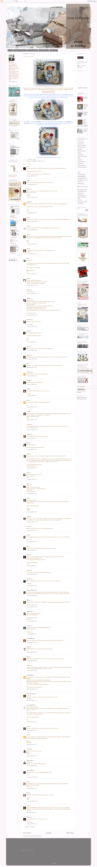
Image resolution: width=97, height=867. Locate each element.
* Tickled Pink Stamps (82, 167)
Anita (28, 442)
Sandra (28, 189)
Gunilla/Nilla (30, 675)
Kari (27, 400)
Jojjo (28, 278)
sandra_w (29, 331)
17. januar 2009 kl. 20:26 (32, 607)
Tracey (28, 180)
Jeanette (28, 355)
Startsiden (48, 833)
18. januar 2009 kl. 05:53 (32, 660)
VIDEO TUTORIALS (20, 50)
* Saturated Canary (81, 161)
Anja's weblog (30, 770)
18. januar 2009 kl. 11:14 (32, 700)
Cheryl (28, 656)
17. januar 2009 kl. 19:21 (32, 585)
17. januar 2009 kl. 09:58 (32, 359)
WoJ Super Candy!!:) (86, 97)
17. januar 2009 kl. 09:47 (32, 342)
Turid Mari (29, 611)
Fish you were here (17, 222)
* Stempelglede (80, 163)
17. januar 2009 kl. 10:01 (32, 367)
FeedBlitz (79, 392)
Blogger (54, 863)
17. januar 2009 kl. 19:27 (32, 595)
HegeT (28, 554)
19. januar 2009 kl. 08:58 (32, 777)
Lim (27, 234)
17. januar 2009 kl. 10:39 (32, 429)
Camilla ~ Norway (14, 132)
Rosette (28, 516)
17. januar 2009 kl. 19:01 (32, 574)
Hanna (28, 484)
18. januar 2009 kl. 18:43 (32, 765)
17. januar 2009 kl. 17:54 (32, 550)
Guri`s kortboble (13, 246)
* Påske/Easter (80, 193)
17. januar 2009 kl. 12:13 (32, 449)
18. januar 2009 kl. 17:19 (32, 755)
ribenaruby (29, 372)
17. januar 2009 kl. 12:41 (32, 493)
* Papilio (79, 152)
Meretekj (28, 380)
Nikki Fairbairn (30, 638)
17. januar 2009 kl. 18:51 (32, 565)
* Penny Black (80, 154)
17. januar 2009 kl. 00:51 (32, 184)
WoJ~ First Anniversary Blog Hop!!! (86, 106)
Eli (27, 166)
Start (10, 50)
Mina (28, 225)
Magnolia (29, 161)
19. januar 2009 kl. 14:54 (32, 801)
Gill (27, 781)
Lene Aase (29, 625)
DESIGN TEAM (43, 50)
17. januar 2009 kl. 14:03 (32, 512)
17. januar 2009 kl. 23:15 (32, 634)
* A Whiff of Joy (80, 141)
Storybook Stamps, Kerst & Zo (18, 233)
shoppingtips (69, 121)
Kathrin (12, 220)
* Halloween (80, 181)
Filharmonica (30, 760)
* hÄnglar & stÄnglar (81, 145)
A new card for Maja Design (86, 130)
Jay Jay (12, 239)
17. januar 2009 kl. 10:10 (32, 384)
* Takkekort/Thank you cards (82, 197)
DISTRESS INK (32, 50)
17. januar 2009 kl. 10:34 (32, 407)
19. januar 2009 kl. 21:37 (32, 812)
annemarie (29, 319)
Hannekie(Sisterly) (31, 693)
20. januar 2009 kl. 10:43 (32, 823)
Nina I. (28, 411)
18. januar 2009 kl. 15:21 (32, 744)
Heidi (28, 793)
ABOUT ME (54, 50)
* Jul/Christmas (80, 183)
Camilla (28, 298)
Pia (27, 363)
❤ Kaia (28, 600)
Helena (28, 647)
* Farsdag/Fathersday (81, 178)
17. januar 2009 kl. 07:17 (32, 273)
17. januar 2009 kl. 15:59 (32, 541)
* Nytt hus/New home (81, 191)
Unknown (29, 201)
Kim (27, 248)
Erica (28, 734)
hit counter (79, 67)
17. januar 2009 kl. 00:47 (32, 176)
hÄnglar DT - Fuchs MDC (14, 241)
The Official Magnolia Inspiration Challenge (15, 147)
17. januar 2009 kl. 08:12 (32, 293)
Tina (28, 217)
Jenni (28, 472)
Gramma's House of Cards (14, 206)
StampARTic (26, 123)
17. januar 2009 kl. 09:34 (32, 326)
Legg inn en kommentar (30, 826)
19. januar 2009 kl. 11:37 (32, 788)
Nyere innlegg (27, 833)
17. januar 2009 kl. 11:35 (32, 438)
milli (28, 498)
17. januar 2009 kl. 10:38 (32, 419)
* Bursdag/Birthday (81, 176)
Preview (79, 391)
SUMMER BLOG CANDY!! (86, 113)
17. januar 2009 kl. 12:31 (32, 479)
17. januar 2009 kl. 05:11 (32, 253)
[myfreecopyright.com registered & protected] (82, 399)
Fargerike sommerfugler (17, 248)
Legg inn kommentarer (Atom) (35, 836)
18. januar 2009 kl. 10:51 (32, 689)
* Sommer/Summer (81, 195)
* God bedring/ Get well (82, 180)
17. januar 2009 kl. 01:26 (32, 197)
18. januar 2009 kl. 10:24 (32, 670)
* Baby (78, 172)
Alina (28, 535)
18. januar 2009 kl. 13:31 (32, 730)
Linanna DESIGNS (31, 590)
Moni (28, 346)
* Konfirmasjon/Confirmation (82, 186)
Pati (27, 258)
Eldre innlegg (70, 833)
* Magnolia (79, 149)
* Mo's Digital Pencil (81, 151)
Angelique (29, 434)
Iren (27, 546)
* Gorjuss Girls (80, 143)
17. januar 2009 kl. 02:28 (32, 229)
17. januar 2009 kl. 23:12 (32, 621)
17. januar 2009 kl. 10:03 (32, 375)
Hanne (28, 454)
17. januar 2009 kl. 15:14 (32, 530)
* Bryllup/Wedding (81, 174)
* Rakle (78, 158)
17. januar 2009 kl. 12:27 (32, 468)
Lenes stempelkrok (31, 705)
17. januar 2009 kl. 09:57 (32, 350)
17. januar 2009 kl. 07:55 (32, 285)
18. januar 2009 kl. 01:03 (32, 642)
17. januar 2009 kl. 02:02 (32, 221)
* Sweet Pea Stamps (81, 165)
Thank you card (41, 161)
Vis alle (18, 255)
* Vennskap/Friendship (82, 201)
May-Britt (29, 749)
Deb (27, 726)
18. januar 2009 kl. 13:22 (32, 721)
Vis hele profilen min (13, 81)
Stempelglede (38, 121)
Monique (29, 579)
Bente (28, 805)
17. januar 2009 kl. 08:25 (32, 315)
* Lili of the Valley (81, 147)
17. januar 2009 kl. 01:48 (32, 212)
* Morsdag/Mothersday (82, 189)
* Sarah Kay (79, 160)
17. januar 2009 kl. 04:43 (32, 244)
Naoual (28, 389)
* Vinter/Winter (80, 203)
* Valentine (79, 200)
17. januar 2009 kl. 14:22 (32, 522)
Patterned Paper (13, 229)
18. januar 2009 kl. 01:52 (32, 652)
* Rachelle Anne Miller (82, 156)
